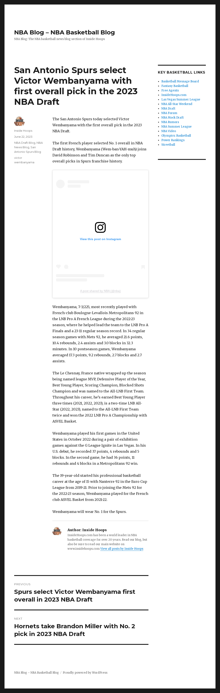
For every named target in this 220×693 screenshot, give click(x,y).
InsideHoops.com (173, 95)
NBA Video (168, 131)
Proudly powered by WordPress (85, 672)
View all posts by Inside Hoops (121, 549)
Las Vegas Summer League (180, 99)
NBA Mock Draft (172, 117)
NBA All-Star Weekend (176, 104)
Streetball (168, 145)
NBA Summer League (176, 126)
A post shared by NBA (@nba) (100, 291)
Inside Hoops (23, 130)
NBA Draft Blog (24, 142)
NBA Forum (169, 113)
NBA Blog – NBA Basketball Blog (64, 32)
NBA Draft (168, 108)
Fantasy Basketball (174, 86)
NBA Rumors (170, 122)
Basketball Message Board (180, 81)
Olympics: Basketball (176, 135)
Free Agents (170, 90)
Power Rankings (173, 140)
